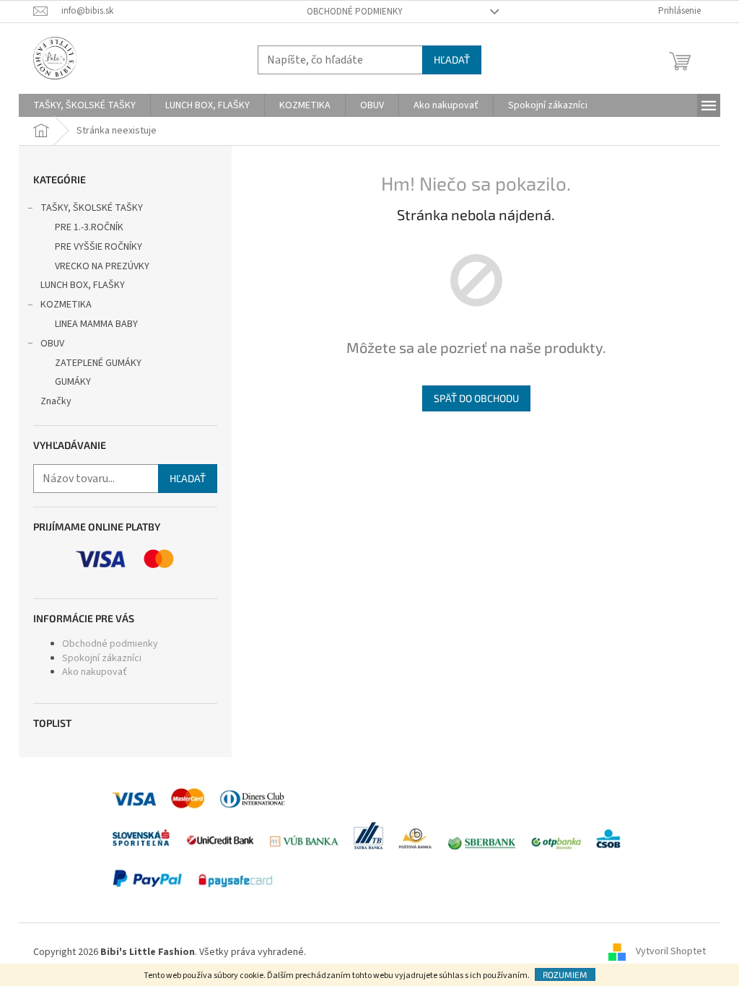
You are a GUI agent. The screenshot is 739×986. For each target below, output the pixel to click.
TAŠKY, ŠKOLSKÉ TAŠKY (91, 208)
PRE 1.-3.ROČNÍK (89, 227)
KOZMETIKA (66, 304)
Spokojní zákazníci (101, 658)
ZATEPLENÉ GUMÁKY (98, 363)
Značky (55, 401)
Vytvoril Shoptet (671, 952)
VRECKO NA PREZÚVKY (102, 266)
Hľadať (452, 59)
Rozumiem (565, 974)
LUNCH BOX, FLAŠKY (82, 285)
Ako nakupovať (94, 672)
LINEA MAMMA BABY (96, 324)
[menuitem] (84, 105)
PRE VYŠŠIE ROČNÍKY (98, 247)
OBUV (52, 343)
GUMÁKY (73, 382)
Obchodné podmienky (355, 11)
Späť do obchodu (476, 398)
